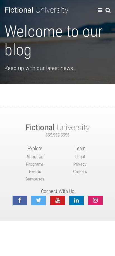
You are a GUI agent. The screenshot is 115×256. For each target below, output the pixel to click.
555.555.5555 (57, 135)
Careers (80, 171)
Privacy (80, 164)
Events (35, 171)
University (36, 10)
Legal (80, 156)
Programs (35, 164)
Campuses (34, 179)
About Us (35, 156)
